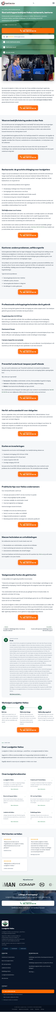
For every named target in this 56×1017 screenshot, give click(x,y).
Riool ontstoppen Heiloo (12, 9)
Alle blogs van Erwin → (15, 694)
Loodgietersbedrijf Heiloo (8, 975)
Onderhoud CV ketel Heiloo (8, 957)
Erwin (6, 25)
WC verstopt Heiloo (6, 964)
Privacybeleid (14, 1009)
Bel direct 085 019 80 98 (37, 227)
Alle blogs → (32, 972)
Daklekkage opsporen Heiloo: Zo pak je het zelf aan (41, 963)
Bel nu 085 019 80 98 (10, 991)
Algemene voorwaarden (24, 1009)
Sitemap (42, 1009)
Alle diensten (5, 978)
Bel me (41, 554)
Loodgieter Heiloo (23, 1007)
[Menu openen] (53, 3)
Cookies (31, 1009)
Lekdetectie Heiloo (6, 968)
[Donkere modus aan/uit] (33, 3)
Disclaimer (37, 1009)
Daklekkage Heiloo (6, 971)
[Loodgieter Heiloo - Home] (8, 3)
